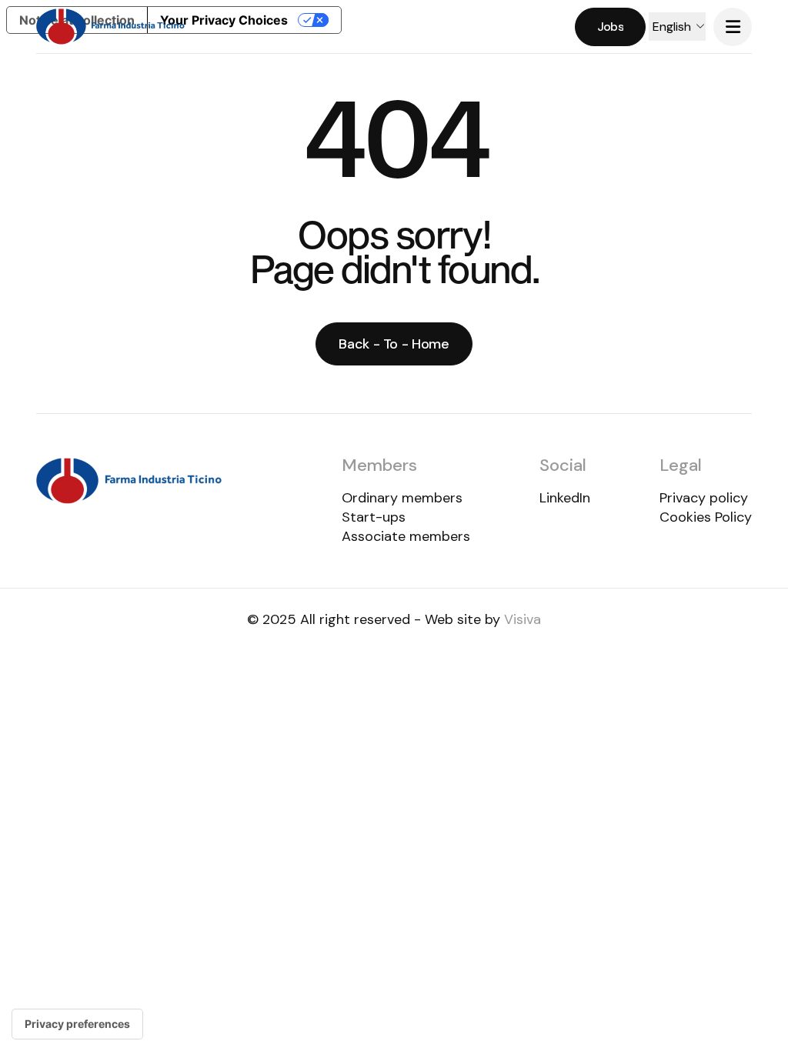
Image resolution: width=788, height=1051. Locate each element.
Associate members (406, 536)
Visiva (522, 619)
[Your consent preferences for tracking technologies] (77, 1024)
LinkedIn (564, 498)
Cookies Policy (705, 517)
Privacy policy (703, 498)
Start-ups (374, 517)
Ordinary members (402, 498)
